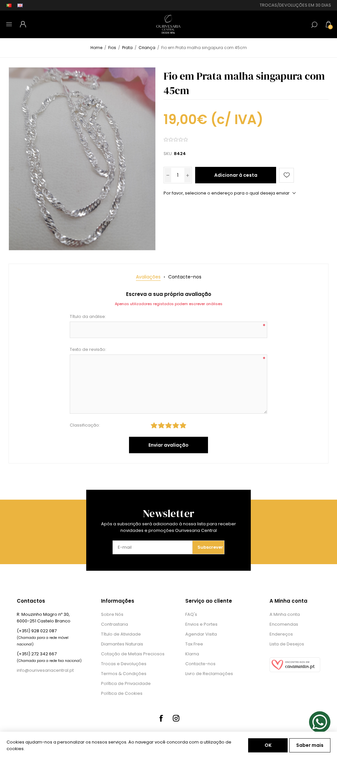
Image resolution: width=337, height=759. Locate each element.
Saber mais (310, 745)
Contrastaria (114, 624)
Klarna (192, 654)
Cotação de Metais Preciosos (133, 654)
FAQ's (191, 614)
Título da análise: (88, 316)
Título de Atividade (121, 634)
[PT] (9, 5)
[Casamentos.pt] (295, 670)
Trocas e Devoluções (123, 664)
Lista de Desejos (287, 644)
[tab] (148, 277)
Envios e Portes (201, 624)
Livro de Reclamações (209, 673)
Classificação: (85, 425)
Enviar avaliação (168, 445)
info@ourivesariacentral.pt (45, 670)
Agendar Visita (201, 634)
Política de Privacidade (126, 683)
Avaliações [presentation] (148, 277)
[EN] (20, 5)
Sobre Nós (112, 614)
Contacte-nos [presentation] (184, 277)
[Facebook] (161, 718)
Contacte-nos (200, 664)
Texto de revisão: (88, 349)
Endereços (281, 634)
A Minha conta (285, 614)
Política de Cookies (122, 693)
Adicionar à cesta (235, 175)
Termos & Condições (123, 673)
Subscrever (210, 547)
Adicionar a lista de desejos (286, 175)
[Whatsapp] (319, 722)
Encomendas (284, 624)
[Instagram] (176, 718)
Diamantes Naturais (122, 644)
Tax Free (194, 644)
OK (268, 745)
